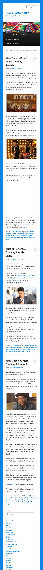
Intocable (15, 502)
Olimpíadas (10, 556)
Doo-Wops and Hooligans (14, 500)
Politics (8, 558)
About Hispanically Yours (20, 35)
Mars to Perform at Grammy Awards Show (16, 252)
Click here (9, 484)
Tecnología (9, 567)
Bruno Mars (20, 234)
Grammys (30, 500)
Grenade (14, 238)
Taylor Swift (17, 351)
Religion (8, 560)
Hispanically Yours (17, 13)
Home (8, 35)
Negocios (9, 553)
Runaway (20, 238)
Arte (7, 525)
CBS (20, 347)
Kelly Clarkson (31, 349)
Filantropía (9, 539)
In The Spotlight (11, 544)
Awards (14, 496)
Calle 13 (21, 498)
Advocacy (9, 523)
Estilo (8, 537)
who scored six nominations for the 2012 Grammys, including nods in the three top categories (21, 277)
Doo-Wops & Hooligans (20, 236)
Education (9, 532)
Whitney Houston (29, 238)
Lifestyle (8, 549)
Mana (20, 502)
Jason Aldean (21, 349)
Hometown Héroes (12, 542)
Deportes (9, 530)
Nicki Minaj (9, 351)
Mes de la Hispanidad (13, 551)
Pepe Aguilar (26, 502)
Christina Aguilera (30, 498)
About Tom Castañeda (13, 39)
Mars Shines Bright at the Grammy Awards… (16, 61)
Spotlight (9, 565)
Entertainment (16, 232)
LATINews (15, 345)
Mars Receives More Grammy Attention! (17, 362)
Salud (8, 563)
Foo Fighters (27, 347)
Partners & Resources (12, 44)
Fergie (24, 500)
